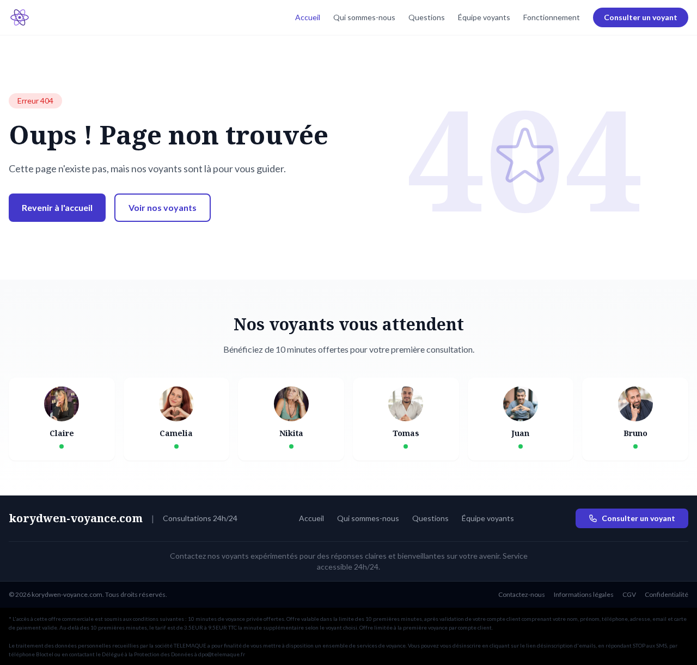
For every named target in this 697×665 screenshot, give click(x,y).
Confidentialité (666, 594)
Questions (426, 17)
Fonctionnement (551, 17)
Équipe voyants (484, 17)
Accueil (307, 17)
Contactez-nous (521, 594)
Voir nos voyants (163, 207)
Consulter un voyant (640, 17)
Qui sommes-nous (364, 17)
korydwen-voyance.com (76, 518)
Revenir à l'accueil (57, 207)
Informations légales (584, 594)
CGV (629, 594)
